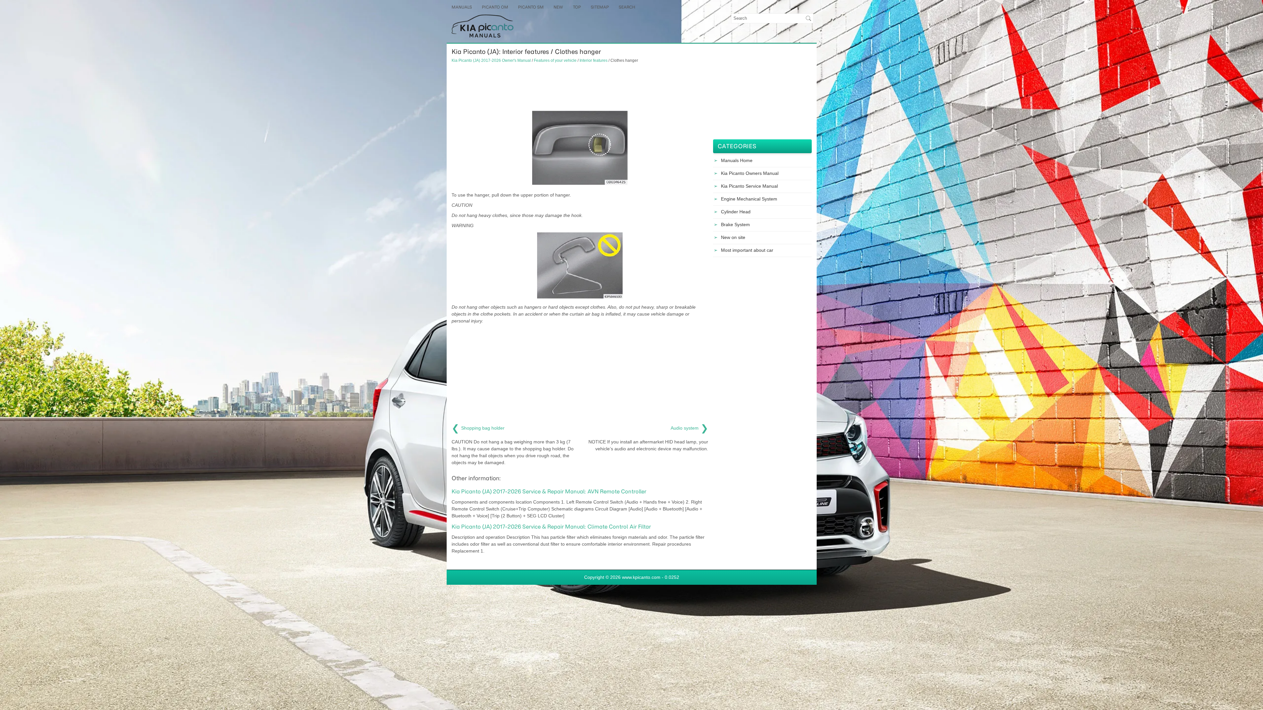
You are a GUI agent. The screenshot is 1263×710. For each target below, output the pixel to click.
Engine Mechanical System (749, 198)
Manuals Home (737, 160)
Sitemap (600, 7)
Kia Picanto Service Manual (749, 186)
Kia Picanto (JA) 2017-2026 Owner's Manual (491, 60)
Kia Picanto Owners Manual (750, 173)
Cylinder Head (736, 211)
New (558, 7)
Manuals (462, 7)
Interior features (593, 60)
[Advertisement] (580, 86)
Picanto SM (531, 7)
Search (627, 7)
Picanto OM (495, 7)
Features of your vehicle (555, 60)
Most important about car (747, 250)
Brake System (735, 224)
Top (577, 7)
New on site (733, 237)
